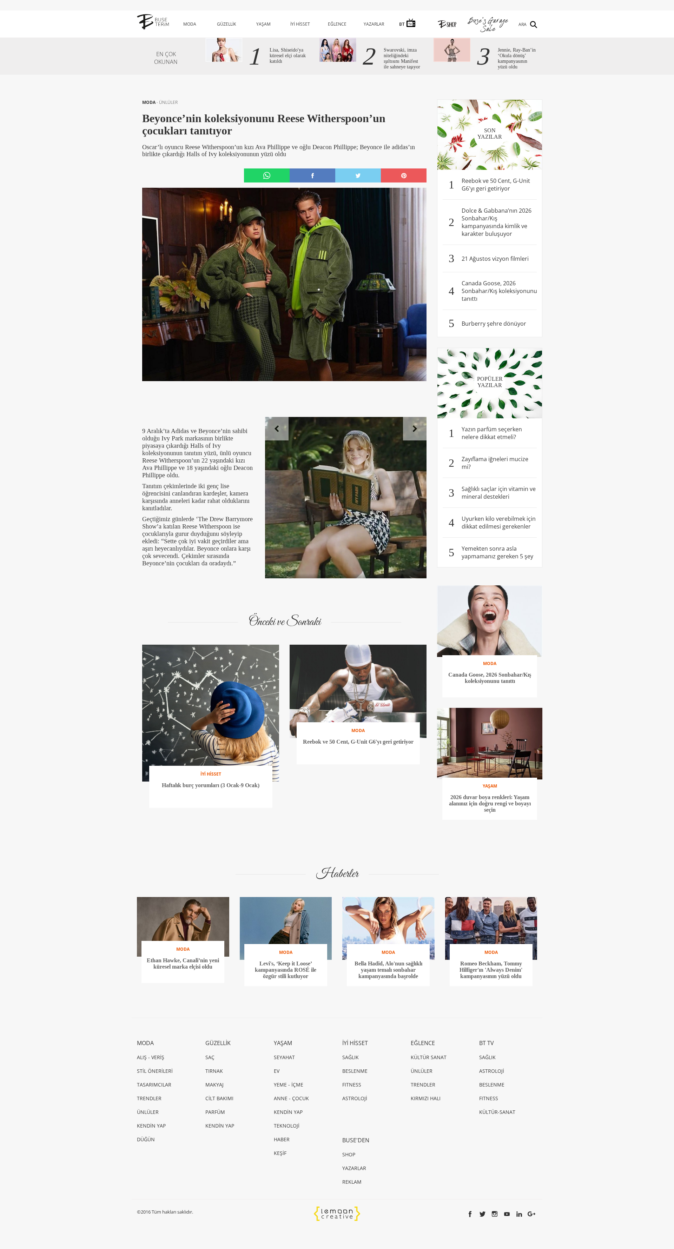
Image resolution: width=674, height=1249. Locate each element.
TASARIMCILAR (154, 1084)
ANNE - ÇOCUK (291, 1098)
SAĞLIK (350, 1057)
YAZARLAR (374, 24)
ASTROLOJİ (354, 1098)
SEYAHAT (284, 1057)
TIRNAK (214, 1071)
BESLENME (355, 1071)
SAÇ (209, 1057)
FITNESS (351, 1084)
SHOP (348, 1154)
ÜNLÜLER (168, 102)
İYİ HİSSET (300, 24)
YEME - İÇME (288, 1084)
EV (276, 1071)
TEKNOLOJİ (286, 1125)
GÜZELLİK (226, 24)
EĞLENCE (337, 24)
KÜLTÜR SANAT (429, 1057)
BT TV (486, 1043)
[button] (277, 428)
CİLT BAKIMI (219, 1098)
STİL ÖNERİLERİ (155, 1071)
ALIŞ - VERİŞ (150, 1057)
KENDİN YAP (151, 1125)
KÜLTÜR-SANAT (497, 1112)
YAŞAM (263, 24)
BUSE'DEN (355, 1140)
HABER (282, 1139)
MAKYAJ (214, 1084)
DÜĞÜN (146, 1139)
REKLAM (352, 1181)
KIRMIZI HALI (426, 1098)
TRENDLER (149, 1098)
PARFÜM (215, 1112)
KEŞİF (280, 1153)
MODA (189, 24)
